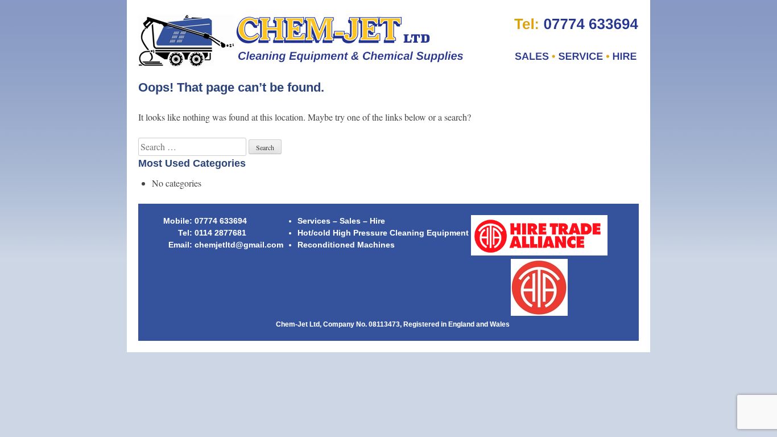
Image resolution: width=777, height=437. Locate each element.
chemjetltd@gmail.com (239, 244)
